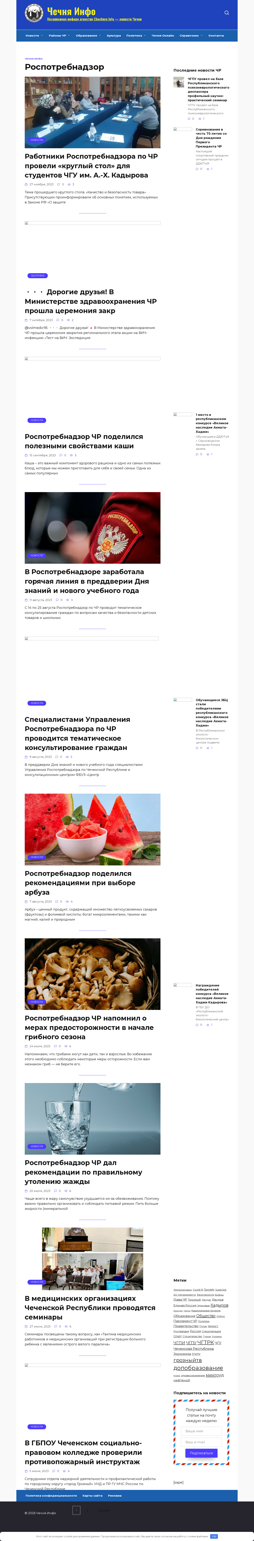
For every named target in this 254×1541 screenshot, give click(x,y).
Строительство (192, 1336)
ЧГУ (218, 1343)
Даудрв (218, 1299)
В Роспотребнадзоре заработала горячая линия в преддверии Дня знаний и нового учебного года (87, 581)
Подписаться (201, 1453)
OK (214, 1536)
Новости (32, 35)
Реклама (115, 1495)
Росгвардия (181, 1331)
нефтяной (181, 1380)
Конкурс (178, 1310)
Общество (206, 1315)
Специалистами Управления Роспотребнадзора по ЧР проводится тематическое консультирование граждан (77, 733)
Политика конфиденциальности (51, 1495)
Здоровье (203, 1305)
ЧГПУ (191, 1342)
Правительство (186, 1326)
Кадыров (219, 1305)
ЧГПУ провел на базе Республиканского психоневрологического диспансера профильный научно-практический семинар (208, 89)
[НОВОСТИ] (92, 146)
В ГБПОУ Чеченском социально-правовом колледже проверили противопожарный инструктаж (83, 1452)
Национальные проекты (206, 1310)
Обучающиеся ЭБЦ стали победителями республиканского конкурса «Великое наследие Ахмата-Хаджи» (212, 712)
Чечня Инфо (71, 11)
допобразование (198, 1368)
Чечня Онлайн (163, 35)
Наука (187, 1310)
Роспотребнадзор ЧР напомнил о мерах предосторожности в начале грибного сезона (89, 1027)
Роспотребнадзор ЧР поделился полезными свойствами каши (84, 441)
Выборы (219, 1295)
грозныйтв (187, 1360)
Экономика (182, 1354)
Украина (217, 1336)
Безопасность (205, 1294)
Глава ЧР (180, 1299)
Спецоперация (211, 1331)
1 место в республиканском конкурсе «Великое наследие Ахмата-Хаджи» (212, 423)
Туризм (207, 1336)
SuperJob (220, 1289)
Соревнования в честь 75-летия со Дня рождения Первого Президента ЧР (211, 137)
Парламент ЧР (185, 1321)
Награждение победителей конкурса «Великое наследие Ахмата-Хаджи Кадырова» (212, 993)
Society (209, 1289)
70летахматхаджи (182, 1290)
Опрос (220, 1316)
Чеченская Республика (193, 1349)
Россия (195, 1331)
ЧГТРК (205, 1342)
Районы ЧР (57, 35)
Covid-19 (198, 1289)
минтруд (215, 1375)
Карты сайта (92, 1495)
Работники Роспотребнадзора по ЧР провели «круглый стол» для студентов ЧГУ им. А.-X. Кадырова (91, 165)
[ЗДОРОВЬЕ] (92, 281)
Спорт (177, 1336)
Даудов (206, 1299)
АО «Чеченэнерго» (184, 1294)
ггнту (196, 1354)
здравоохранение (193, 1375)
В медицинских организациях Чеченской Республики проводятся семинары (90, 1307)
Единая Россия (184, 1305)
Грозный (194, 1299)
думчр (176, 1375)
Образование (86, 35)
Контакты (216, 35)
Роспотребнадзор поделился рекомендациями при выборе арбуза (80, 882)
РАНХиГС (213, 1326)
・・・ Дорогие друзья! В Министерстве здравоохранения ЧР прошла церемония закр (91, 301)
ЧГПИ (179, 1342)
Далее (103, 1510)
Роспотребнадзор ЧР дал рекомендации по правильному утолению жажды (83, 1172)
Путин (203, 1326)
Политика (134, 35)
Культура (114, 35)
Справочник (189, 35)
